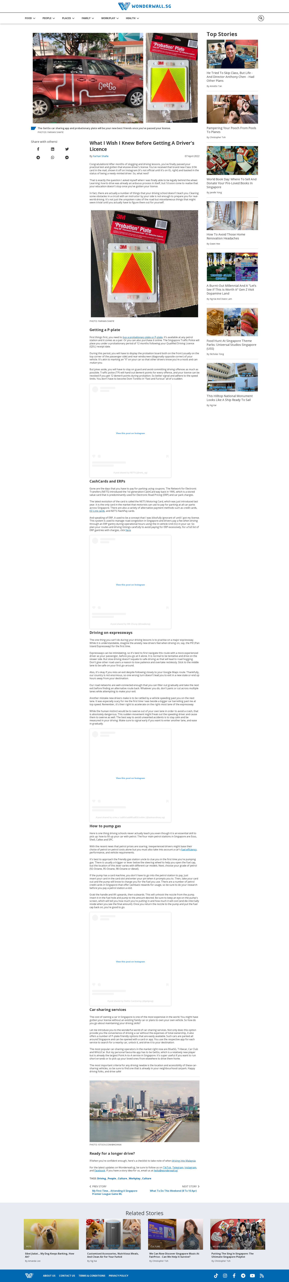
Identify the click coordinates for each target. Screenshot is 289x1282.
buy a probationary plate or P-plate (143, 337)
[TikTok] (216, 1275)
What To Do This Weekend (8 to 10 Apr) (173, 1188)
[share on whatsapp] (53, 157)
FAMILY (86, 18)
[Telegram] (243, 1275)
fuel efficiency (189, 849)
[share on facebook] (38, 149)
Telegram (177, 1167)
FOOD (28, 18)
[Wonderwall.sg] (144, 6)
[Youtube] (252, 1275)
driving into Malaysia (184, 1160)
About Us (49, 1275)
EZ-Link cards (97, 511)
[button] (30, 18)
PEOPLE (47, 18)
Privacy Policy (118, 1275)
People (112, 1178)
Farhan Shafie (101, 156)
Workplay (134, 1178)
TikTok (167, 1167)
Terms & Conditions (92, 1275)
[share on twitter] (67, 149)
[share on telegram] (38, 157)
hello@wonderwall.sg (166, 1170)
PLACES (66, 18)
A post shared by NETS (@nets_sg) (130, 472)
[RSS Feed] (261, 1275)
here (128, 530)
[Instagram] (225, 1275)
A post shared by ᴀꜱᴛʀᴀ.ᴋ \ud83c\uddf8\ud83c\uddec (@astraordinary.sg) (130, 817)
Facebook (99, 1170)
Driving (101, 1178)
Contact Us (67, 1275)
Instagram (190, 1167)
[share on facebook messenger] (67, 157)
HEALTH (130, 18)
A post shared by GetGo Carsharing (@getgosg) (130, 1001)
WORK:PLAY (108, 18)
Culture (122, 1178)
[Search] (261, 18)
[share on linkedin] (53, 149)
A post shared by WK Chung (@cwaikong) (130, 624)
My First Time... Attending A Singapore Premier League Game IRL (114, 1190)
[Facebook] (234, 1275)
